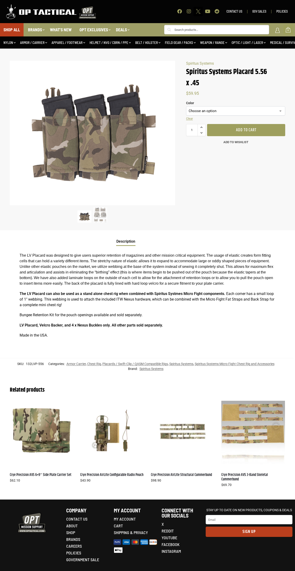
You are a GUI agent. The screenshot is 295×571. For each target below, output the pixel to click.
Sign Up (249, 531)
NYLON (8, 42)
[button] (201, 127)
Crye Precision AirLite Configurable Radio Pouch (111, 475)
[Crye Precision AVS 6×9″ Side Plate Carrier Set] (41, 432)
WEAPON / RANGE (212, 42)
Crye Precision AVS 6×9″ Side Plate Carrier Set (40, 475)
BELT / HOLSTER (146, 42)
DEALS (121, 29)
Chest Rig (94, 364)
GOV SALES (259, 11)
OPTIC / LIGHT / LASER (247, 42)
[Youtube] (207, 11)
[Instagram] (189, 11)
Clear (189, 118)
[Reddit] (217, 11)
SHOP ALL (11, 29)
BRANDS (35, 29)
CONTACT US (234, 11)
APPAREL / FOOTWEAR (67, 42)
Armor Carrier (76, 364)
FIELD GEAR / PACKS (179, 42)
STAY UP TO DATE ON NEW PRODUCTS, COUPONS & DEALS (249, 510)
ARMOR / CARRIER (32, 42)
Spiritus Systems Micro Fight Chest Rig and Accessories (234, 364)
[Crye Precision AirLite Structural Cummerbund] (182, 432)
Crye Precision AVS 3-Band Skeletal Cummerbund (244, 477)
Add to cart (246, 130)
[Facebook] (179, 11)
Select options (41, 490)
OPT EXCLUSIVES (94, 29)
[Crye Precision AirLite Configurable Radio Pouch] (112, 432)
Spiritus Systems (200, 63)
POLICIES (282, 11)
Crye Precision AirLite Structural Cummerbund (181, 475)
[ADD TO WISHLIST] (67, 406)
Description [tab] (125, 241)
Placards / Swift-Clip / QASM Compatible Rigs (135, 364)
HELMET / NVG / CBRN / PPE (109, 42)
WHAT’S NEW (61, 29)
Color (190, 103)
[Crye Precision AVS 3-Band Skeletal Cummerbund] (253, 432)
